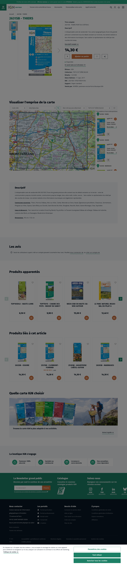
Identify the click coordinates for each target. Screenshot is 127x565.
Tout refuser (97, 555)
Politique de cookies (9, 552)
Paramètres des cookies (97, 549)
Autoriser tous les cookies (97, 561)
